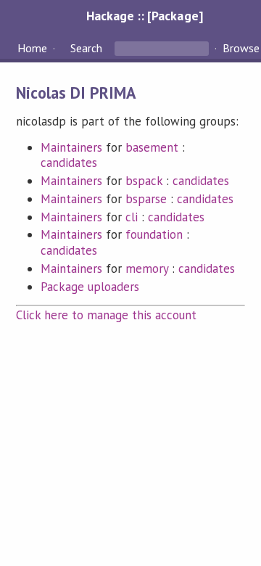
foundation (154, 234)
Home (32, 48)
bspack (143, 181)
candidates (69, 163)
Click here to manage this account (106, 315)
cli (131, 217)
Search (86, 48)
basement (151, 147)
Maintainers (71, 147)
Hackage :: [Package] (144, 15)
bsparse (146, 199)
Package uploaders (90, 287)
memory (146, 268)
